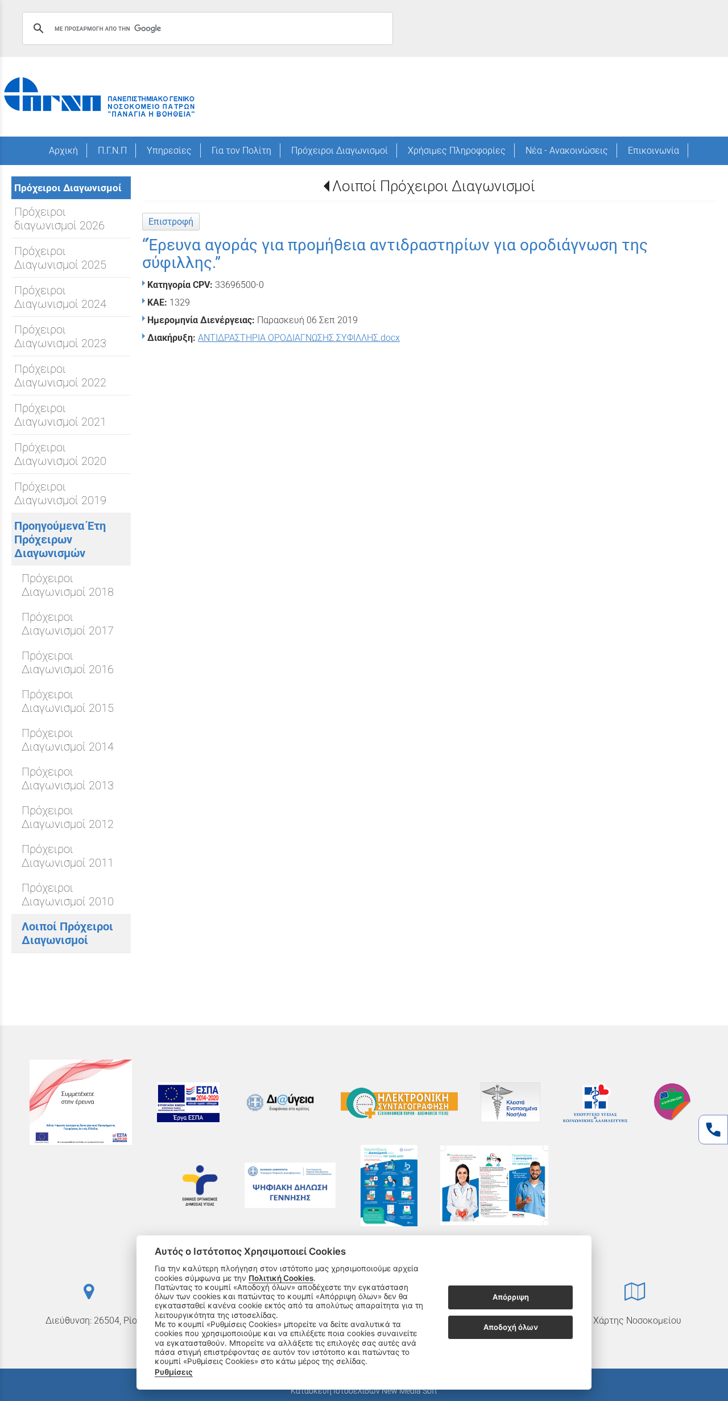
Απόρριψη (511, 1297)
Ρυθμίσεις (174, 1372)
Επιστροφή (170, 221)
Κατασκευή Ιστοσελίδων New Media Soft (364, 1390)
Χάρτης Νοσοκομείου (637, 1320)
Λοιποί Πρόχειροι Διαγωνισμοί (433, 186)
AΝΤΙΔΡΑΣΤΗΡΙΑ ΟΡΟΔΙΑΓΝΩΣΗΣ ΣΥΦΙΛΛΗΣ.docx (299, 337)
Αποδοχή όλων (510, 1327)
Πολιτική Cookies (281, 1278)
